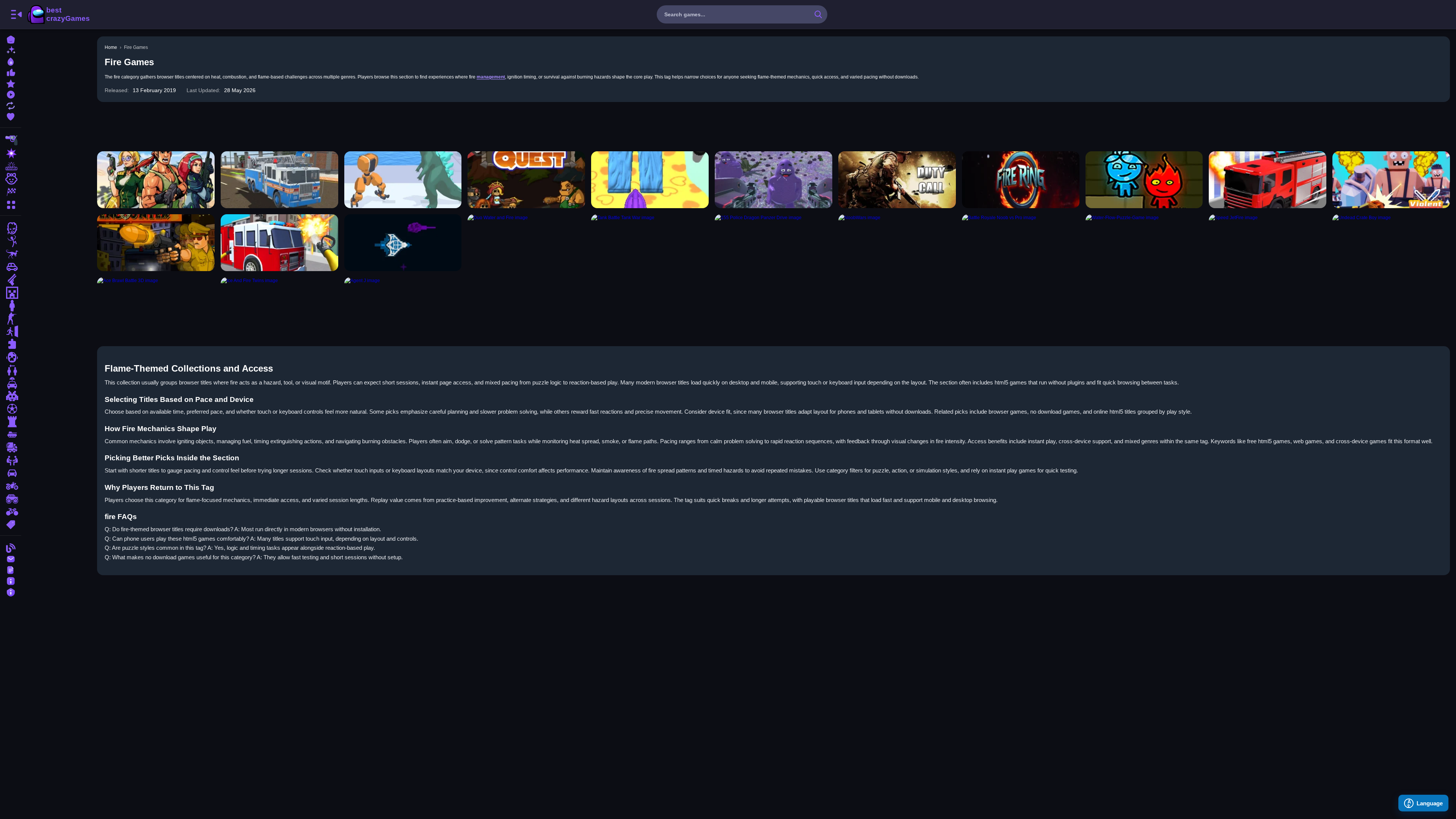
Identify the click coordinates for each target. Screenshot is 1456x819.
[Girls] (10, 179)
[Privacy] (10, 591)
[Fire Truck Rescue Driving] (1267, 179)
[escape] (10, 331)
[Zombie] (10, 228)
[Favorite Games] (10, 115)
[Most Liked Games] (10, 71)
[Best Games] (10, 60)
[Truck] (10, 447)
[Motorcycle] (10, 486)
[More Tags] (10, 523)
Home (111, 47)
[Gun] (10, 279)
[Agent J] (403, 305)
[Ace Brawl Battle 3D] (156, 305)
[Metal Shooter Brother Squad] (156, 179)
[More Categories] (10, 203)
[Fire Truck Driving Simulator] (279, 242)
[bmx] (10, 511)
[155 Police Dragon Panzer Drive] (773, 242)
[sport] (10, 408)
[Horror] (10, 357)
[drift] (10, 473)
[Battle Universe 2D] (403, 242)
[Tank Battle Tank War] (650, 242)
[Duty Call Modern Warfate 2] (897, 179)
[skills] (10, 460)
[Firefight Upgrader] (650, 179)
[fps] (10, 318)
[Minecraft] (10, 292)
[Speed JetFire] (1267, 242)
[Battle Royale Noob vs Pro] (1020, 242)
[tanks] (10, 434)
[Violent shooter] (1391, 179)
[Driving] (10, 383)
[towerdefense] (10, 421)
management (491, 77)
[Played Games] (10, 93)
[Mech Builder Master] (403, 179)
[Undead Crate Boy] (1391, 242)
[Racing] (10, 191)
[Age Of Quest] (526, 179)
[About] (10, 580)
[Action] (10, 153)
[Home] (10, 38)
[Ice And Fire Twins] (279, 305)
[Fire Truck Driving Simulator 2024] (279, 179)
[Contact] (10, 558)
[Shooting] (10, 140)
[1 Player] (10, 305)
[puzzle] (10, 344)
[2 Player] (10, 370)
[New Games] (10, 49)
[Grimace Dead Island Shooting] (773, 179)
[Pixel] (10, 395)
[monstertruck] (10, 499)
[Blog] (10, 547)
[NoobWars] (897, 242)
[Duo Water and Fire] (526, 242)
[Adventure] (10, 166)
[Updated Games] (10, 104)
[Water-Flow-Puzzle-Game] (1144, 242)
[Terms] (10, 569)
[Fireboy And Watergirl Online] (1144, 179)
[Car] (10, 266)
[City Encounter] (156, 242)
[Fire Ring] (1020, 179)
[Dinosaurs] (10, 254)
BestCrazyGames (58, 14)
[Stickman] (10, 241)
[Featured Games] (10, 82)
